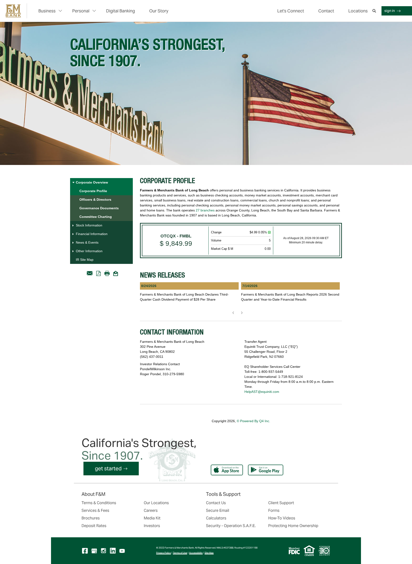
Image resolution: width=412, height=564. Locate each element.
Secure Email (217, 510)
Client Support (281, 502)
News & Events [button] (87, 242)
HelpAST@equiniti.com (261, 392)
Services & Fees (95, 510)
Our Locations (156, 502)
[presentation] (233, 312)
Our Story (158, 11)
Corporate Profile (93, 191)
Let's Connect (290, 11)
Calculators (216, 518)
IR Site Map (84, 259)
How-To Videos (281, 518)
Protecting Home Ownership (293, 525)
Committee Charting (95, 217)
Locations (358, 11)
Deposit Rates (94, 525)
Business (47, 11)
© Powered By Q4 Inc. (253, 421)
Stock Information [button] (89, 225)
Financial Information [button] (92, 234)
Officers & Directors (95, 199)
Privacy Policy (163, 552)
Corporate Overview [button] (92, 182)
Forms (273, 510)
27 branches (205, 210)
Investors (152, 525)
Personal (80, 11)
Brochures (91, 518)
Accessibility (196, 552)
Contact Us (216, 502)
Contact (326, 11)
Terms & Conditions (99, 502)
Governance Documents (99, 208)
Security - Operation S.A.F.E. (231, 525)
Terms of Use (180, 552)
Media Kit (152, 518)
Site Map (209, 552)
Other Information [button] (89, 251)
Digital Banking (120, 11)
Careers (151, 510)
